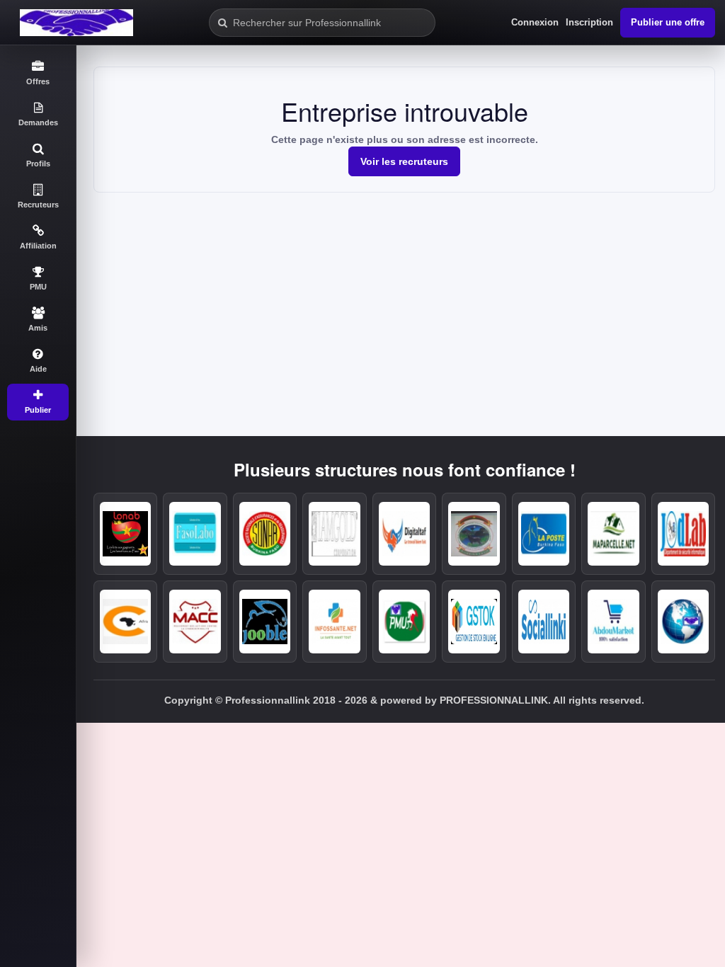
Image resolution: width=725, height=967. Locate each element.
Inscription (589, 22)
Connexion (535, 22)
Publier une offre (667, 22)
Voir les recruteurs (404, 161)
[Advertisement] (404, 299)
